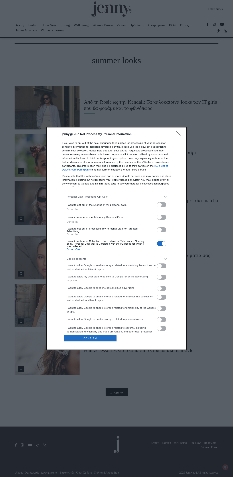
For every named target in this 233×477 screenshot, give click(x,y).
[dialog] (116, 238)
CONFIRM (90, 338)
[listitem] (116, 197)
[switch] (161, 204)
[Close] (179, 134)
